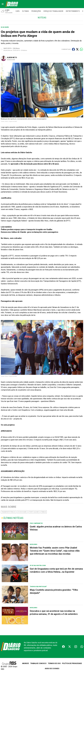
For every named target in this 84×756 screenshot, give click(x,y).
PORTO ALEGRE (34, 512)
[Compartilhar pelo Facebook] (73, 49)
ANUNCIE (25, 663)
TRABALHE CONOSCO (38, 663)
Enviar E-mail (11, 59)
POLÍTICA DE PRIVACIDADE (72, 663)
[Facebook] (63, 646)
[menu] (2, 4)
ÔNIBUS (43, 512)
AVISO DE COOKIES (52, 668)
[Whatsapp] (81, 646)
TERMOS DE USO (54, 663)
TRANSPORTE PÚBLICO (9, 512)
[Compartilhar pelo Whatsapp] (81, 49)
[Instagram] (75, 646)
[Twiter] (69, 646)
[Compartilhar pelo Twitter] (77, 49)
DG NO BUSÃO (22, 512)
